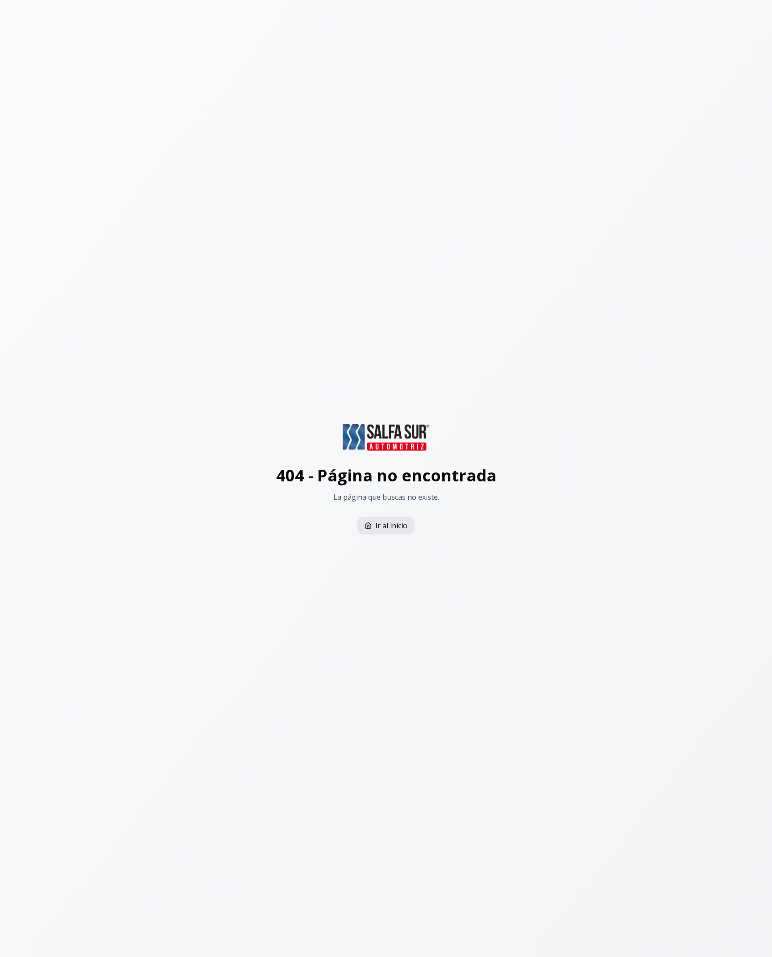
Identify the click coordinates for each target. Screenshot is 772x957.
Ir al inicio (391, 526)
